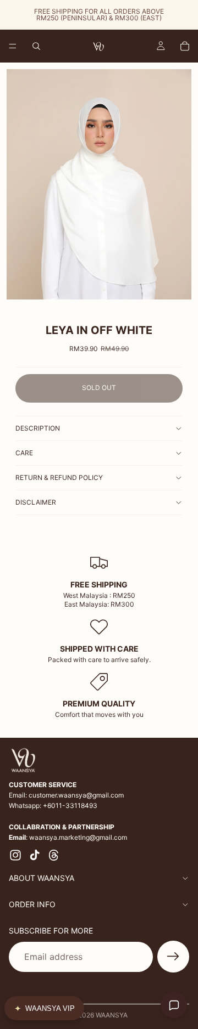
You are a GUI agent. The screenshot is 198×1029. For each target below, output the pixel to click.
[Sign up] (173, 957)
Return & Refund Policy (59, 477)
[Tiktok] (34, 855)
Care (24, 453)
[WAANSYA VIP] (44, 1008)
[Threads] (54, 855)
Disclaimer (35, 502)
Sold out (99, 387)
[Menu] (12, 46)
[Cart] (185, 46)
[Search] (36, 46)
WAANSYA (112, 1015)
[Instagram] (15, 855)
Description (37, 428)
